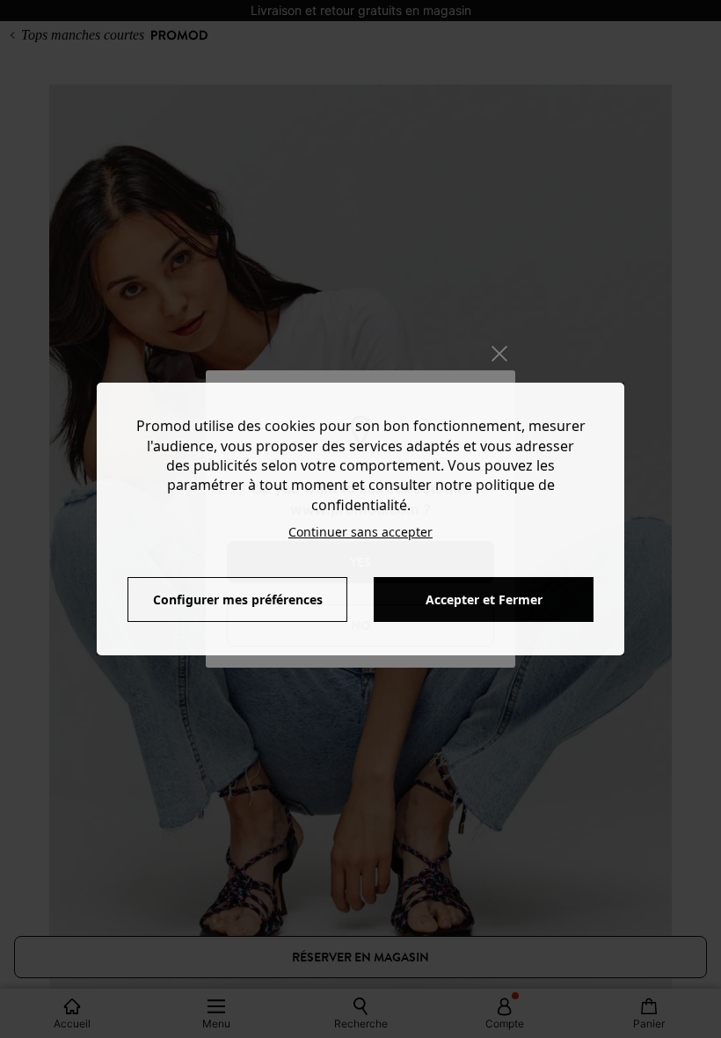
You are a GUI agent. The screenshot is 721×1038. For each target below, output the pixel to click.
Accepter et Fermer (484, 599)
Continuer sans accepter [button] (360, 531)
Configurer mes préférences (238, 599)
